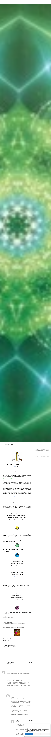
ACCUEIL (18, 1)
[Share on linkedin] (17, 654)
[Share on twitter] (13, 654)
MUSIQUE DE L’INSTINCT (41, 1)
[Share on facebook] (12, 654)
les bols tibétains (9, 622)
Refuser (36, 734)
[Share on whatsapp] (18, 654)
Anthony (17, 720)
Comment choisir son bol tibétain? (10, 646)
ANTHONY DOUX (24, 1)
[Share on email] (22, 654)
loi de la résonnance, (19, 538)
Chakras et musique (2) (8, 644)
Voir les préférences (45, 734)
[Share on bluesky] (19, 654)
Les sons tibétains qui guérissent (10, 645)
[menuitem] (18, 1)
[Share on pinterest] (15, 654)
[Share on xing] (21, 654)
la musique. (15, 480)
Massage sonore (8, 619)
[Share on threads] (14, 654)
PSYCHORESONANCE (32, 1)
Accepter (29, 734)
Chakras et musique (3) (8, 642)
